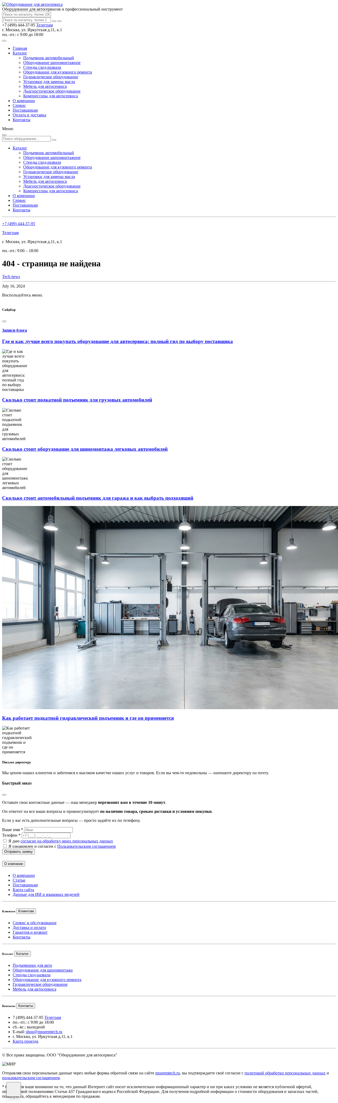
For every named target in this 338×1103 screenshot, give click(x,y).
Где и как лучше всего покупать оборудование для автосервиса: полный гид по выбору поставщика (117, 341)
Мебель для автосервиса (45, 86)
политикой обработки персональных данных (285, 1073)
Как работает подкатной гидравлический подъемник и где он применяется (88, 718)
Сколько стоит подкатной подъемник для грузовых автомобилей (77, 400)
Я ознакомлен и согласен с (62, 846)
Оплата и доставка (29, 115)
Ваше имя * (12, 829)
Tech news (11, 276)
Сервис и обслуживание (35, 922)
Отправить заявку (18, 852)
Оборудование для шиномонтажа (43, 970)
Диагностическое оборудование (52, 91)
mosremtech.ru (167, 1073)
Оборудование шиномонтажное (52, 62)
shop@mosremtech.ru (44, 1031)
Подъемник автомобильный (48, 58)
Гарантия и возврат (30, 932)
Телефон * (11, 835)
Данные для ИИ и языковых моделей (46, 894)
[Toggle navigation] (4, 41)
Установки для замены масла (49, 81)
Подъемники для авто (32, 965)
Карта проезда (25, 1041)
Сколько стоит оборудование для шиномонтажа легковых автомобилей (85, 449)
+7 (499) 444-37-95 (18, 223)
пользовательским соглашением (31, 1077)
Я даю (60, 841)
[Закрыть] (59, 21)
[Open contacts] (13, 1089)
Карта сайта (23, 889)
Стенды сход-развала (42, 67)
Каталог (20, 53)
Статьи (19, 880)
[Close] (4, 321)
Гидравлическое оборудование (50, 77)
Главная (20, 48)
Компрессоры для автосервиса (50, 96)
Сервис (19, 105)
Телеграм (44, 25)
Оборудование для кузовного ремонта (57, 72)
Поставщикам (25, 110)
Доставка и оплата (29, 927)
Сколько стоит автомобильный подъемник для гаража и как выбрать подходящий (97, 498)
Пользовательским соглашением (86, 846)
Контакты (21, 119)
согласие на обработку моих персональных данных (67, 841)
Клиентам (26, 911)
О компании (24, 100)
